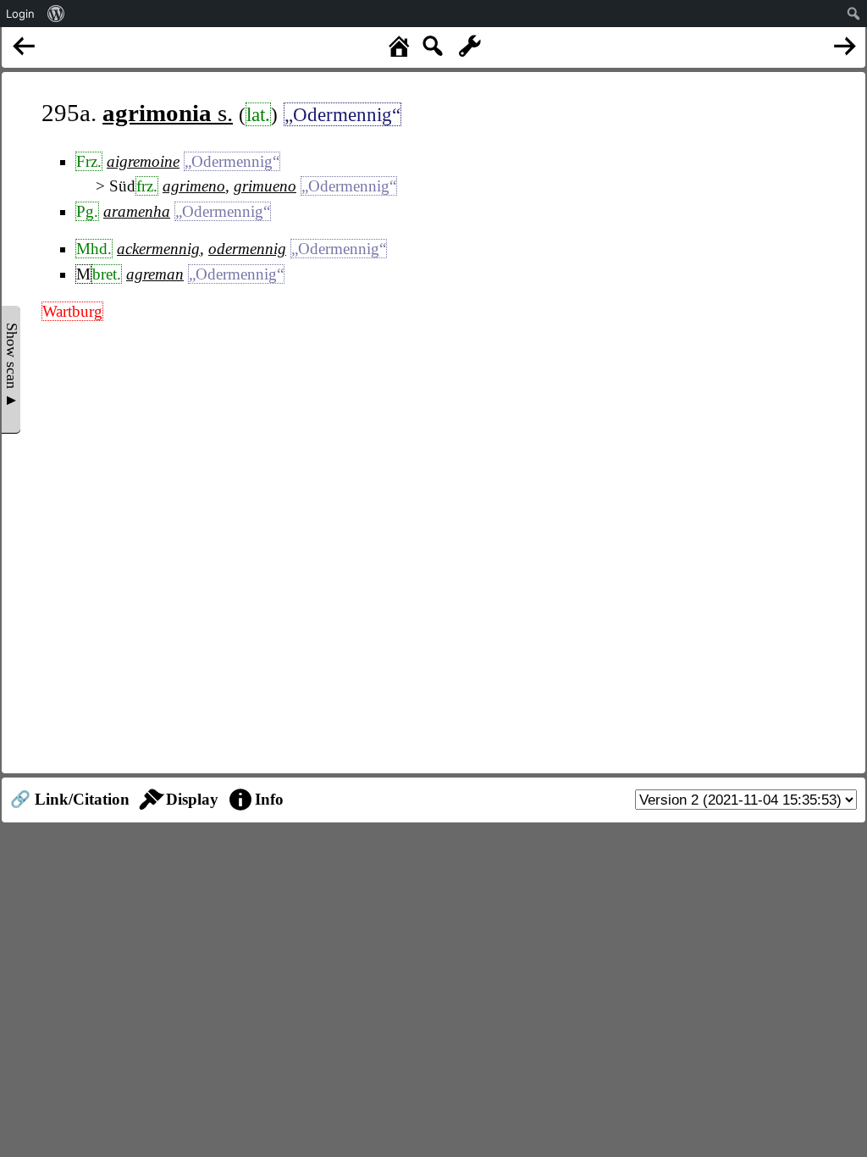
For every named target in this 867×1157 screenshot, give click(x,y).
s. (167, 112)
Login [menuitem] (20, 13)
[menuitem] (56, 13)
